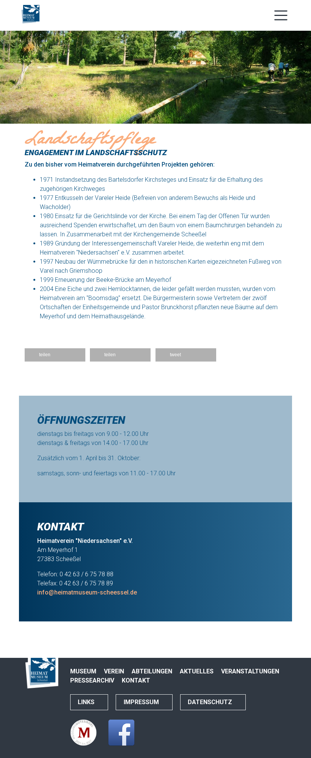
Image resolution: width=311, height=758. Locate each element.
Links (87, 702)
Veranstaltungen (250, 671)
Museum (83, 671)
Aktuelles (197, 671)
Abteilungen (152, 671)
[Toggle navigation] (281, 15)
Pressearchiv (92, 680)
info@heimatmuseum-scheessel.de (87, 592)
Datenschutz (211, 702)
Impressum (142, 702)
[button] (55, 355)
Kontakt (136, 680)
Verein (114, 671)
